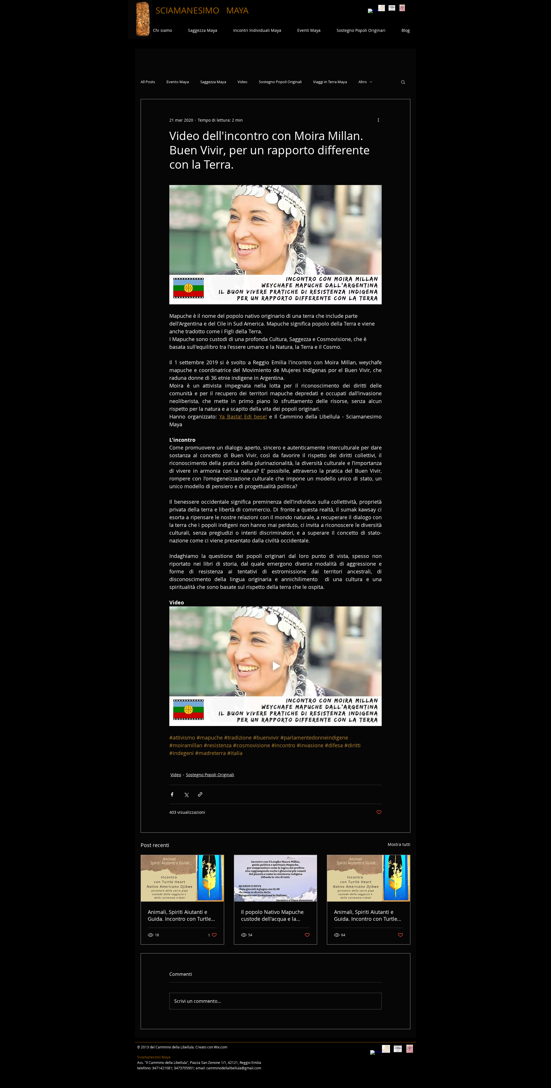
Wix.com (220, 1047)
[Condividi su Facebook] (172, 794)
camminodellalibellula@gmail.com (233, 1068)
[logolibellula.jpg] (392, 8)
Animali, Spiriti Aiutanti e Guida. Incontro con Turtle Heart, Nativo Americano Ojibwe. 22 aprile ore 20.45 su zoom (366, 915)
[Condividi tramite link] (200, 794)
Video (242, 81)
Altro (362, 81)
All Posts (148, 81)
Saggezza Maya (213, 81)
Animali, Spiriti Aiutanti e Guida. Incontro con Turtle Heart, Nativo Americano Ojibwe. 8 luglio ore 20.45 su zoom (182, 915)
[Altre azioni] (378, 119)
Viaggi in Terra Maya (330, 81)
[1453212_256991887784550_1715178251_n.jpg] (402, 8)
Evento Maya (177, 81)
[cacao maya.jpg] (381, 8)
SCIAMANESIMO (189, 10)
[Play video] (275, 666)
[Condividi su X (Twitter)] (186, 794)
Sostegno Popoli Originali (280, 81)
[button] (403, 81)
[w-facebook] (371, 12)
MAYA (237, 10)
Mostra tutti (399, 844)
